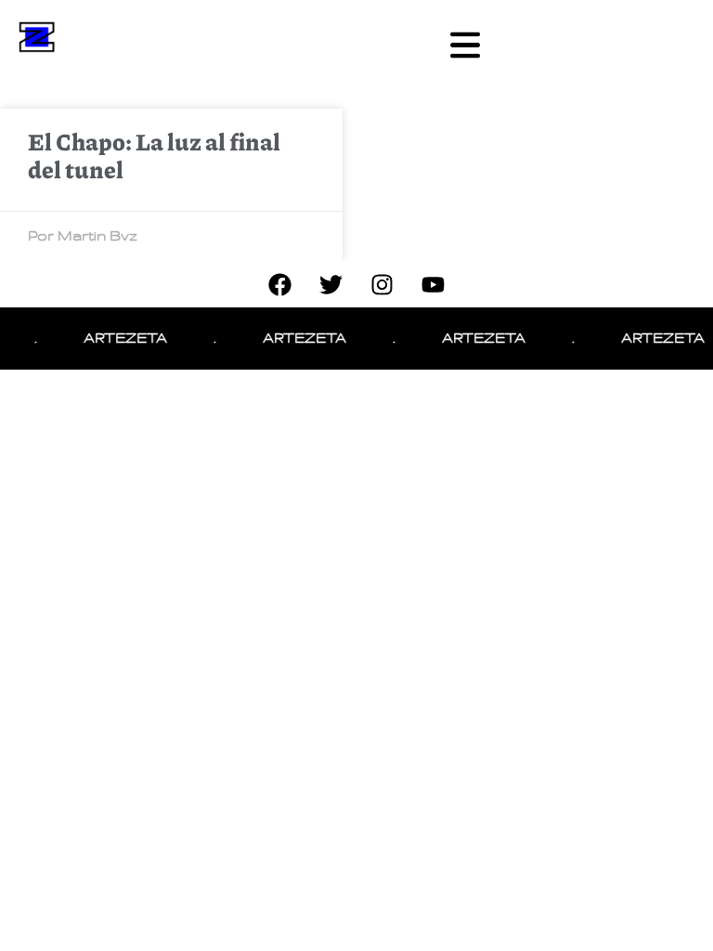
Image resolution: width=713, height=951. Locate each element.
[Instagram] (382, 284)
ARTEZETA (120, 338)
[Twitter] (331, 284)
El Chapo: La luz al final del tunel (154, 155)
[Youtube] (433, 284)
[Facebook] (280, 284)
